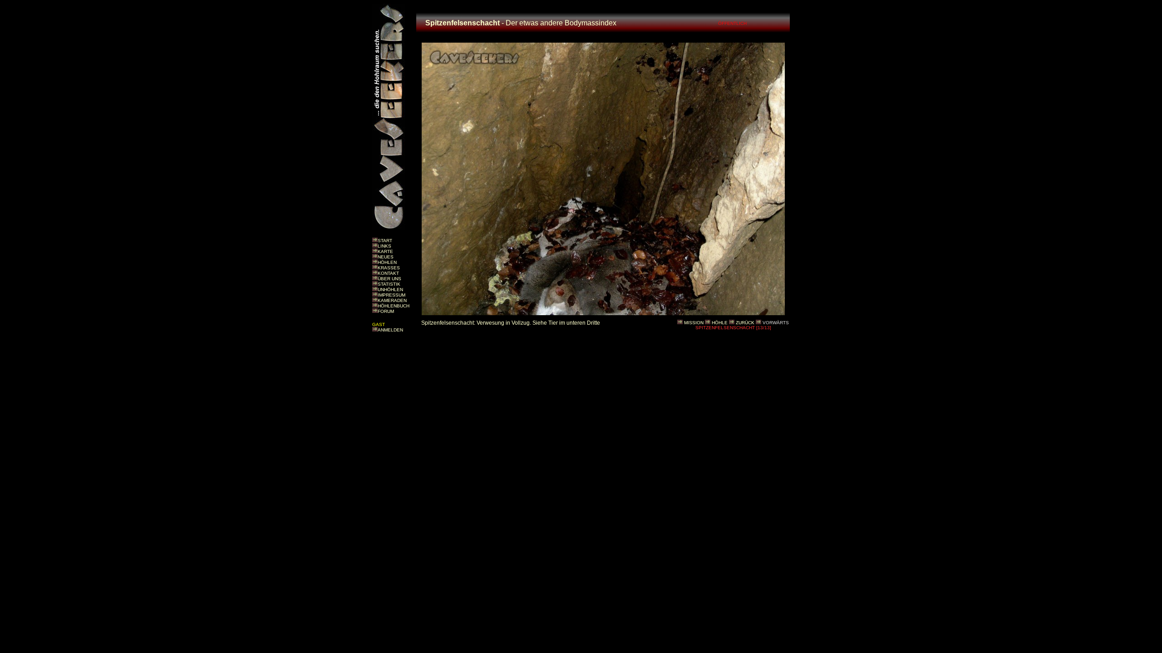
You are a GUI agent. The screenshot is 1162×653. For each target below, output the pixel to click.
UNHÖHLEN (390, 289)
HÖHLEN (387, 262)
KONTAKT (388, 273)
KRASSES (389, 267)
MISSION (694, 322)
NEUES (386, 256)
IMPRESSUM (391, 294)
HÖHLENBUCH (393, 305)
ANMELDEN (390, 329)
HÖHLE (720, 322)
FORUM (386, 311)
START (385, 240)
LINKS (384, 246)
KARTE (385, 251)
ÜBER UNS (389, 278)
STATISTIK (389, 284)
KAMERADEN (392, 300)
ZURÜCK (745, 322)
